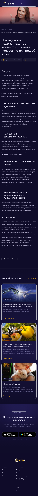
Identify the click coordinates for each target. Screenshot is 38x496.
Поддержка (19, 470)
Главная (3, 29)
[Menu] (33, 4)
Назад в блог (10, 259)
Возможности (6, 470)
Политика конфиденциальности (26, 476)
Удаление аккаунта (22, 473)
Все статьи (30, 278)
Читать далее (7, 318)
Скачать (4, 473)
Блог (10, 29)
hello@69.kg (20, 479)
